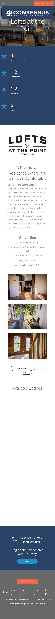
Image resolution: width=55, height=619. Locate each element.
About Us (13, 592)
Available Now (43, 3)
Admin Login (35, 592)
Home (5, 592)
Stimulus (42, 604)
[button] (27, 287)
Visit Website (21, 368)
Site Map (47, 592)
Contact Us (27, 561)
